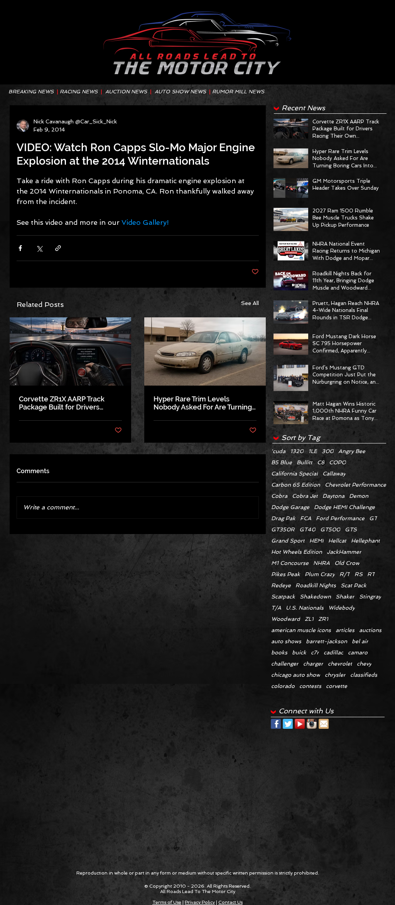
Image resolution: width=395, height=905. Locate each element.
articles (345, 630)
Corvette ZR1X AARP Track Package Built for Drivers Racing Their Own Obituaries (65, 403)
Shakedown (315, 596)
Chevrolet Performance (355, 485)
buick (299, 652)
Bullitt (304, 462)
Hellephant (365, 541)
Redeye (281, 585)
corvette (336, 686)
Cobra (279, 496)
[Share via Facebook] (20, 248)
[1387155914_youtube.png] (300, 724)
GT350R (283, 529)
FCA (305, 518)
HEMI (316, 541)
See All (250, 303)
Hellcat (337, 541)
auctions (370, 630)
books (279, 652)
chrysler (335, 675)
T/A (276, 608)
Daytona (333, 496)
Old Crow (347, 563)
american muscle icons (301, 630)
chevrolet (340, 664)
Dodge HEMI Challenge (344, 507)
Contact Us (230, 902)
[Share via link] (58, 248)
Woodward (285, 619)
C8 (320, 462)
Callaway (334, 473)
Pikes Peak (285, 574)
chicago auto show (295, 675)
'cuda (278, 451)
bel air (360, 641)
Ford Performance (340, 518)
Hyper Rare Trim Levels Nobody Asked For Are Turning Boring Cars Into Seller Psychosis (203, 403)
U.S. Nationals (305, 608)
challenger (285, 664)
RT (371, 574)
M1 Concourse (290, 563)
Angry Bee (351, 451)
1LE (312, 451)
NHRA (321, 563)
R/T (344, 574)
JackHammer (344, 552)
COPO (337, 462)
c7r (315, 652)
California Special (294, 473)
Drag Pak (283, 518)
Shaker (345, 596)
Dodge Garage (290, 507)
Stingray (370, 596)
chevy (364, 664)
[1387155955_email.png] (324, 724)
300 (328, 451)
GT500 (330, 529)
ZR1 (323, 619)
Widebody (341, 608)
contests (310, 686)
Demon (358, 496)
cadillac (333, 652)
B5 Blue (281, 462)
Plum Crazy (320, 574)
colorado (283, 686)
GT (373, 518)
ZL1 (309, 619)
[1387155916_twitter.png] (288, 724)
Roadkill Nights (315, 585)
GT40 (307, 529)
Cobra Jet (305, 496)
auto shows (286, 641)
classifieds (363, 675)
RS (358, 574)
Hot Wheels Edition (296, 552)
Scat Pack (353, 585)
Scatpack (283, 596)
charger (313, 664)
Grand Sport (288, 541)
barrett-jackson (326, 641)
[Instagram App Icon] (312, 724)
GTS (351, 529)
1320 (297, 451)
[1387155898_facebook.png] (276, 724)
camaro (358, 652)
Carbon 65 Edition (295, 485)
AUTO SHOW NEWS (180, 91)
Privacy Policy (200, 902)
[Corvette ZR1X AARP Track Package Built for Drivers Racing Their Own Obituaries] (70, 351)
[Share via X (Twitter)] (39, 248)
